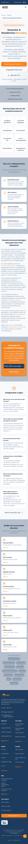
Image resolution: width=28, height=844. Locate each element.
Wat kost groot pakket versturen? (7, 779)
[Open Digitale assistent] (25, 836)
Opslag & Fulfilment (6, 728)
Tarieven (3, 757)
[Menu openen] (25, 7)
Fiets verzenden (20, 666)
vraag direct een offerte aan (17, 327)
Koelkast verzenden (8, 674)
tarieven (10, 325)
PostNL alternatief (19, 762)
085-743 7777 (15, 75)
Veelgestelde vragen (6, 761)
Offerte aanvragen (6, 806)
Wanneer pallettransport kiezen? (5, 784)
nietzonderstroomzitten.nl (8, 265)
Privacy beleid (16, 835)
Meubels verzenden (21, 662)
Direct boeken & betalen (13, 64)
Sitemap (10, 840)
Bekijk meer (4, 740)
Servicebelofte (5, 753)
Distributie (9, 678)
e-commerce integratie (13, 300)
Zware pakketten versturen (9, 662)
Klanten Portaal (5, 802)
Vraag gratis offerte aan (14, 70)
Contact (3, 765)
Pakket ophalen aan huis (20, 758)
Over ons (3, 749)
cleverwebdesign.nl (14, 833)
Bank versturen (22, 670)
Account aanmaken (6, 810)
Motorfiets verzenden (19, 674)
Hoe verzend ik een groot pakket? (9, 670)
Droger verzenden (14, 682)
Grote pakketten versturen (14, 658)
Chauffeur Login (16, 840)
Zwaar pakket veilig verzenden (6, 789)
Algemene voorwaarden (7, 835)
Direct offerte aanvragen (12, 366)
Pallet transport (19, 749)
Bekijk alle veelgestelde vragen (13, 512)
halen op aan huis (18, 314)
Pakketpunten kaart (6, 736)
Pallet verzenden (19, 732)
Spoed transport (19, 753)
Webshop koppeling (17, 678)
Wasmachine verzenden (9, 666)
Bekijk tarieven (14, 372)
